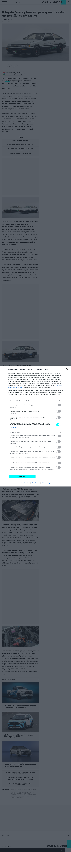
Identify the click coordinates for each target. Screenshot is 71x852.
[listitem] (35, 401)
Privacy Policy (46, 483)
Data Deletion (25, 483)
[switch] (58, 405)
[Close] (67, 369)
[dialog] (35, 426)
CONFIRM (22, 476)
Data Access (35, 483)
